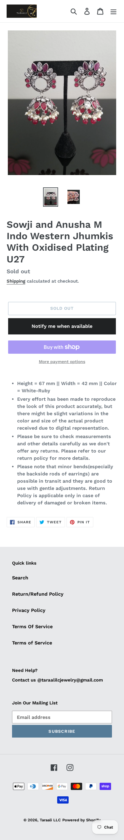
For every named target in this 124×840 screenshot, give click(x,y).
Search (20, 578)
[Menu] (113, 11)
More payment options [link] (62, 361)
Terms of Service (32, 643)
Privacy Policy (28, 610)
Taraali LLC (50, 820)
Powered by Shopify (81, 820)
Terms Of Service (32, 626)
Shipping (16, 281)
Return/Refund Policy (38, 594)
